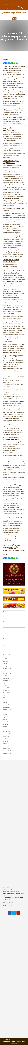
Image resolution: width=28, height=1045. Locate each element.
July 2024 (5, 675)
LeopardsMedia (14, 1043)
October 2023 (6, 680)
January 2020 (6, 748)
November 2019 (7, 753)
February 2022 (6, 704)
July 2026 (5, 658)
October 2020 (6, 731)
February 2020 (6, 746)
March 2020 (6, 743)
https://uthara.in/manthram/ (15, 459)
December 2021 (7, 709)
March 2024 (6, 678)
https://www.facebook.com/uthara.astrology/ (15, 125)
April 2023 (5, 685)
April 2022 (5, 700)
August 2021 (6, 717)
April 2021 (5, 724)
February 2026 (6, 663)
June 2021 (5, 721)
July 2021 (5, 719)
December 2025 (7, 668)
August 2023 (6, 683)
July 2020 (5, 738)
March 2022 (6, 702)
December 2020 (7, 726)
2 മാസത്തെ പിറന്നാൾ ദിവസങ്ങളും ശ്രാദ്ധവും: (13, 6)
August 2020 (6, 736)
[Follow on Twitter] (14, 913)
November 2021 (7, 712)
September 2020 (7, 733)
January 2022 (6, 707)
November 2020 (7, 729)
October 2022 (6, 692)
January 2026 (6, 666)
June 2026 (5, 661)
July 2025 (5, 671)
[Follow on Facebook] (10, 913)
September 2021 (7, 714)
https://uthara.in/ (21, 550)
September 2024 (7, 673)
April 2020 (5, 741)
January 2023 (6, 687)
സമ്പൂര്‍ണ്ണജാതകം (22, 8)
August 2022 (6, 695)
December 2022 (7, 690)
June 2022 (5, 697)
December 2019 (7, 750)
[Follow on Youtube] (18, 913)
